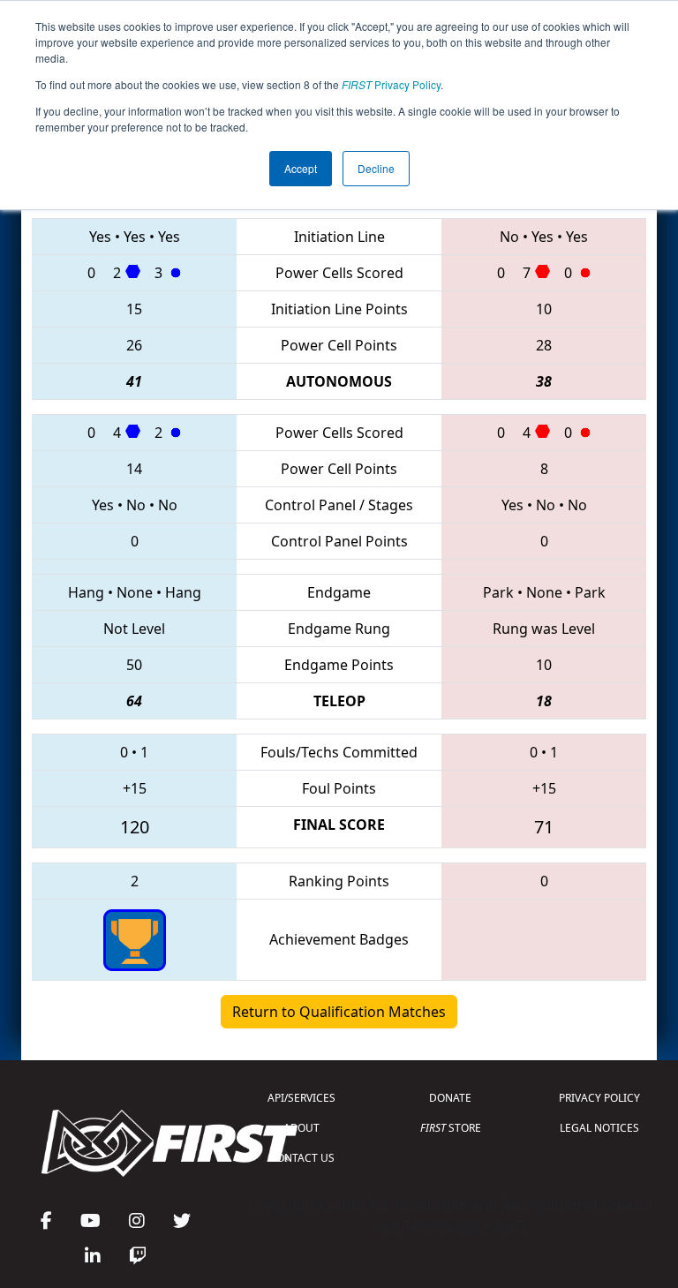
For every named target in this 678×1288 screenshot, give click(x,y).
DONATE (450, 1097)
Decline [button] (376, 168)
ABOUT (301, 1127)
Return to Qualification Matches (339, 1011)
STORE (450, 1127)
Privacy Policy (391, 84)
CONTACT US (302, 1157)
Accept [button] (300, 168)
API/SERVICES (301, 1097)
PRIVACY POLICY (599, 1097)
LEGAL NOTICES (599, 1127)
